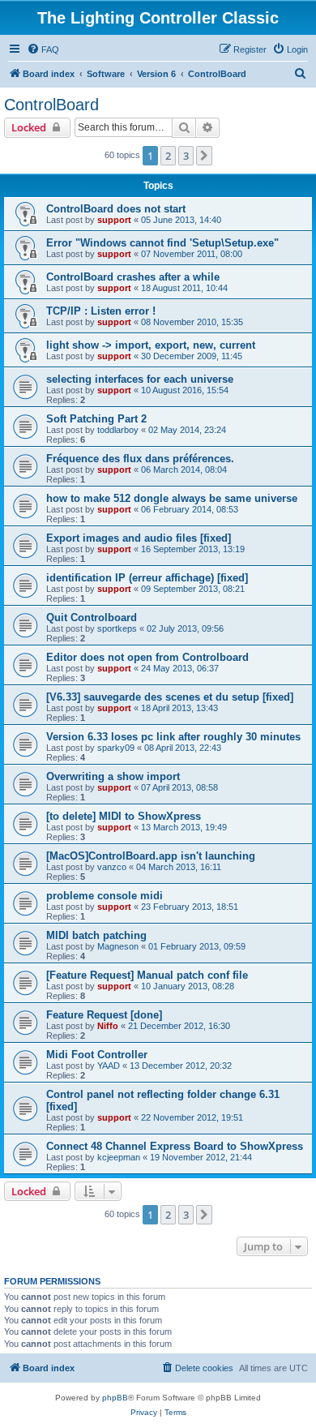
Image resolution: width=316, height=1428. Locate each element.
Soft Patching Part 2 (96, 419)
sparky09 (116, 748)
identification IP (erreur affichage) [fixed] (147, 578)
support (114, 220)
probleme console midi (104, 896)
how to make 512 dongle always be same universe (171, 498)
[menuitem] (43, 49)
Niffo (107, 1026)
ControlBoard (51, 105)
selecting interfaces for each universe (139, 379)
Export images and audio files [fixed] (138, 538)
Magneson (118, 946)
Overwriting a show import (113, 776)
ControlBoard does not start (116, 209)
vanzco (111, 867)
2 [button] (168, 155)
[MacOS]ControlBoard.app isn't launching (150, 856)
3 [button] (186, 155)
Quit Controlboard (91, 617)
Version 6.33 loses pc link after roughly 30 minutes (173, 737)
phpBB (115, 1397)
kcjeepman (118, 1157)
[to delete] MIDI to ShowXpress (123, 816)
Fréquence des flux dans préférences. (140, 458)
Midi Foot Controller (96, 1054)
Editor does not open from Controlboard (147, 657)
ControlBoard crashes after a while (133, 277)
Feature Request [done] (104, 1015)
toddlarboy (118, 430)
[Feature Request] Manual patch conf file (147, 975)
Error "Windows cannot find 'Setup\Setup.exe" (162, 243)
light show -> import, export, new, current (150, 345)
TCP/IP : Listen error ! (101, 311)
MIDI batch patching (96, 935)
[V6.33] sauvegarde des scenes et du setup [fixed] (169, 697)
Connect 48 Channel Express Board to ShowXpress (174, 1146)
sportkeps (117, 628)
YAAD (108, 1065)
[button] (204, 155)
